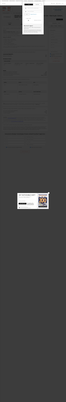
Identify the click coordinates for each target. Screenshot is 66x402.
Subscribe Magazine (43, 206)
